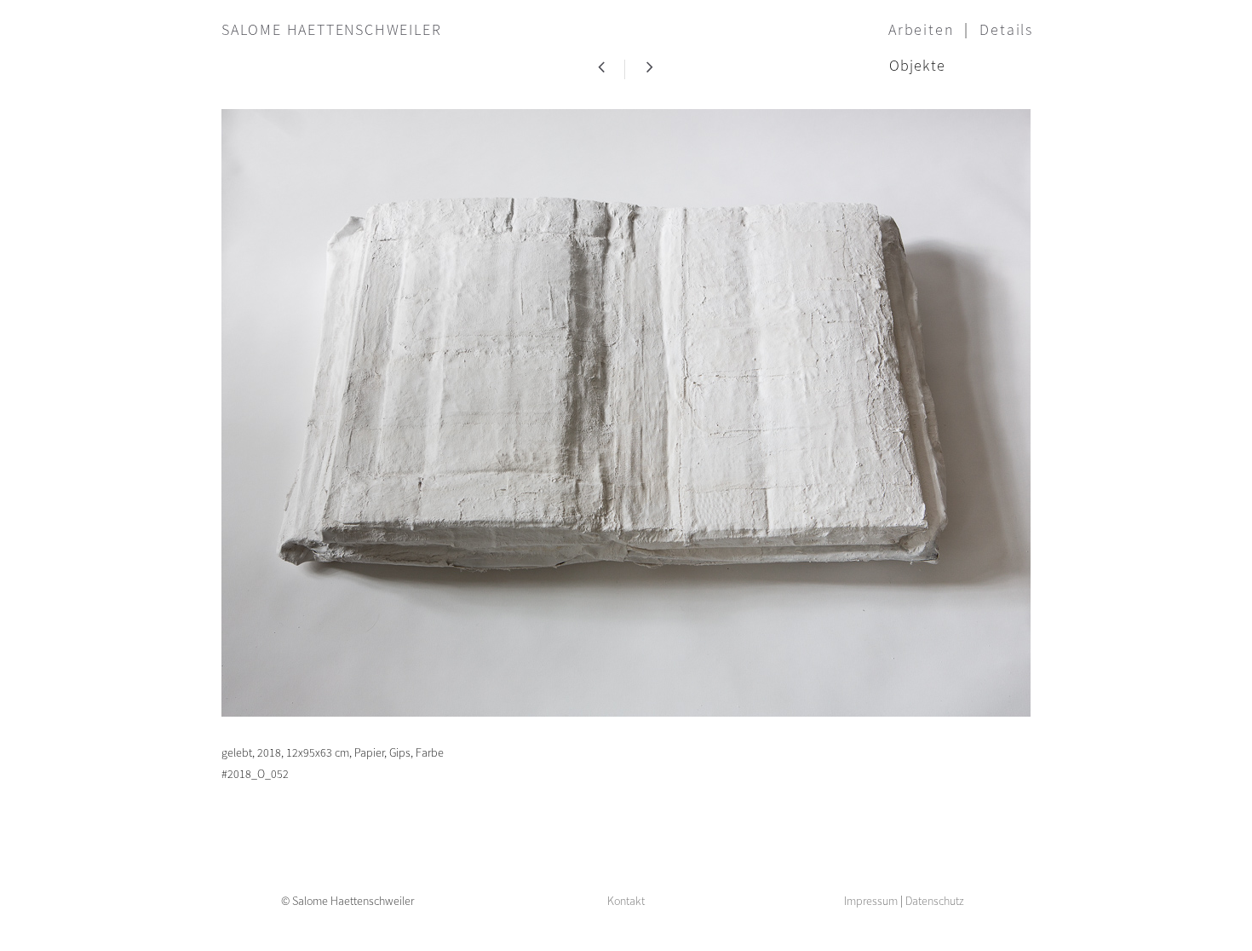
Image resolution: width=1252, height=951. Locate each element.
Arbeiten (921, 29)
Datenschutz (934, 900)
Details (1006, 29)
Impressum (871, 900)
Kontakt (626, 900)
